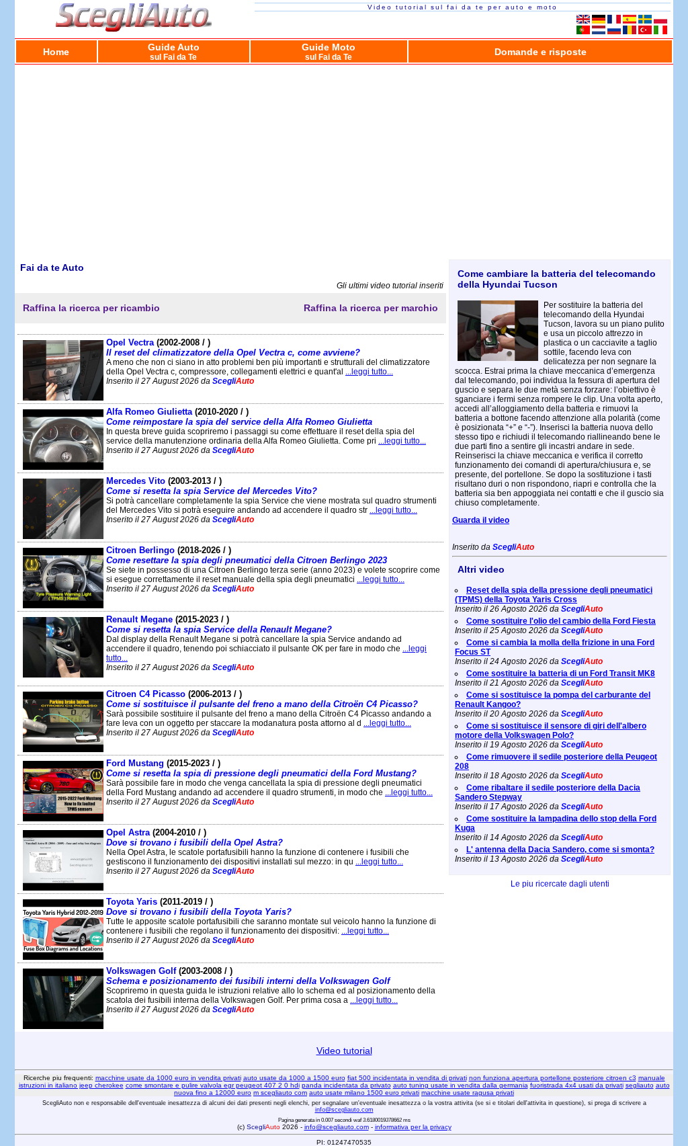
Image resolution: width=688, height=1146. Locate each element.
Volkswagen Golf (248, 976)
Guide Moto (328, 51)
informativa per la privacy (413, 1127)
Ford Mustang (261, 768)
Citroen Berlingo (246, 555)
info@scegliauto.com (344, 1109)
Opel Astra (194, 837)
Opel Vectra (233, 347)
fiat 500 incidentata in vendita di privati (407, 1077)
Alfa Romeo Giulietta (239, 417)
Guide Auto (174, 51)
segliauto (640, 1085)
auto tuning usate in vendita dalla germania (460, 1085)
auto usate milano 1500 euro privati (364, 1092)
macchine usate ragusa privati (467, 1092)
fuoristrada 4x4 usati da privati (577, 1085)
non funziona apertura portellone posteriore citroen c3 (552, 1077)
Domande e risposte (540, 51)
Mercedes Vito (211, 486)
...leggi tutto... (369, 371)
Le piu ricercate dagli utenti (560, 884)
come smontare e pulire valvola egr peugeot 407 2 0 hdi (213, 1085)
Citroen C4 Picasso (262, 699)
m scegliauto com (280, 1092)
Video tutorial (344, 1050)
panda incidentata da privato (346, 1085)
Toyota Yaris (199, 907)
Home (56, 51)
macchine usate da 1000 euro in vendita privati (168, 1077)
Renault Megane (219, 624)
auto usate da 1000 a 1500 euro (294, 1077)
